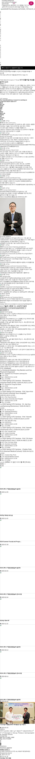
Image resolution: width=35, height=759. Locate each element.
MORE (2, 83)
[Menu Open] (31, 3)
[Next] (3, 465)
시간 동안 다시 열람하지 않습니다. (12, 68)
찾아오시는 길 (4, 756)
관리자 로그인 (5, 754)
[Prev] (1, 465)
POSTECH (3, 746)
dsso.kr (10, 753)
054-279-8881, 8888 (8, 737)
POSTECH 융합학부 (6, 748)
